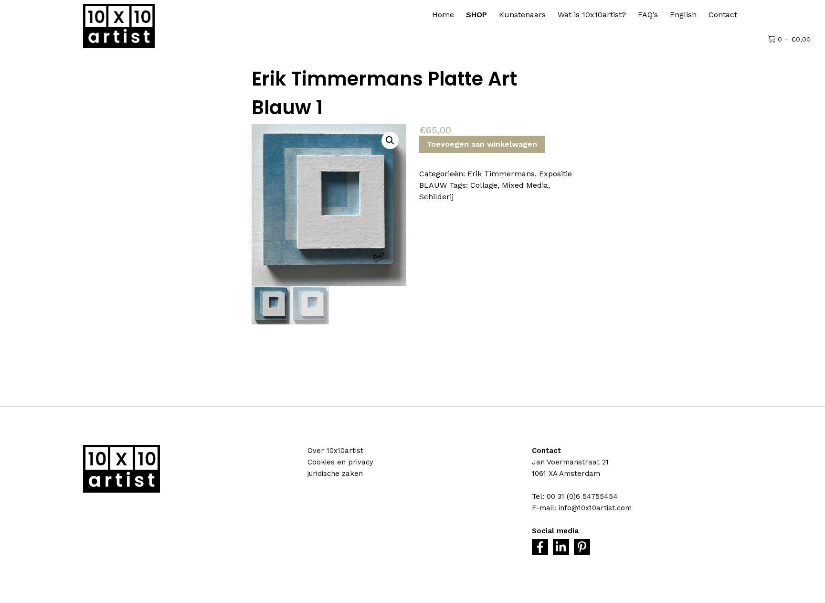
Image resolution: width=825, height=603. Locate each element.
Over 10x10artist (335, 450)
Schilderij (436, 196)
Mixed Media (525, 185)
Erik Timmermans (501, 173)
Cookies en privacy (340, 462)
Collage (483, 185)
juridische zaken (335, 473)
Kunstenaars (522, 14)
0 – (793, 39)
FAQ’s (648, 14)
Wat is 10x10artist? (592, 14)
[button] (390, 140)
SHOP (476, 14)
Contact (723, 14)
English (683, 14)
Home (443, 14)
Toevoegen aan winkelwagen (482, 144)
